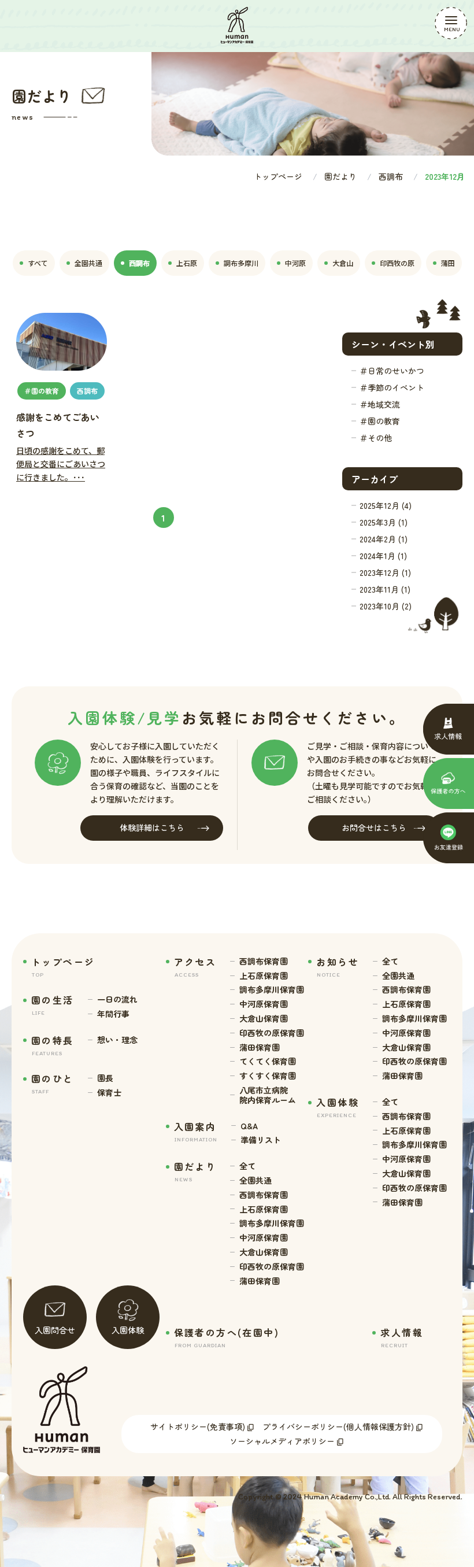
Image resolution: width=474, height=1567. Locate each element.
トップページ (278, 176)
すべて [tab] (38, 263)
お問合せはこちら (374, 827)
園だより (340, 176)
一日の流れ (117, 999)
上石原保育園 (263, 976)
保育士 (109, 1092)
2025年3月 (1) (384, 522)
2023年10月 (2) (386, 606)
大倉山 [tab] (342, 263)
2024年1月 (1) (383, 555)
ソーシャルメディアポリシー (282, 1441)
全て (247, 1166)
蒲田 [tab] (448, 263)
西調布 (391, 176)
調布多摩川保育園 (271, 990)
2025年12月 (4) (386, 505)
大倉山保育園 (263, 1018)
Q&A (249, 1126)
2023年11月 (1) (385, 589)
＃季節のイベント (392, 387)
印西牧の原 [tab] (397, 263)
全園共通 (255, 1180)
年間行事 (113, 1014)
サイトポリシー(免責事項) (197, 1426)
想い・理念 (117, 1040)
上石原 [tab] (186, 263)
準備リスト (260, 1140)
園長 (105, 1078)
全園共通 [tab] (88, 263)
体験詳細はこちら (152, 827)
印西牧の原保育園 (271, 1033)
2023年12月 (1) (385, 572)
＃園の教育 (380, 421)
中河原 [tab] (295, 263)
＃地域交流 (380, 404)
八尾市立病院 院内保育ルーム (267, 1095)
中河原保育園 (263, 1004)
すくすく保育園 (267, 1076)
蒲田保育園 (259, 1047)
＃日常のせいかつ (392, 370)
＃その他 (376, 438)
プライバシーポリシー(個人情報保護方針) (338, 1426)
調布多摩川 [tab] (241, 263)
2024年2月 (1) (384, 539)
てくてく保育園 (267, 1061)
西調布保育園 (263, 961)
